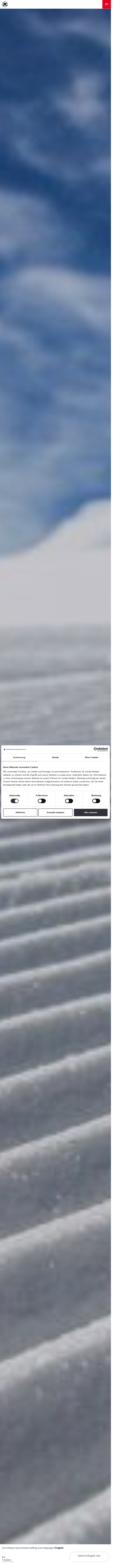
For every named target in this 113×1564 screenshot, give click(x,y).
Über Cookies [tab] (91, 757)
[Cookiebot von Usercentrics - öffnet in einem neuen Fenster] (96, 749)
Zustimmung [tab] (19, 757)
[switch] (42, 801)
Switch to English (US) (89, 1556)
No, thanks (6, 1558)
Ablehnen (20, 812)
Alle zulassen (90, 812)
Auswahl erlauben (55, 812)
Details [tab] (55, 757)
